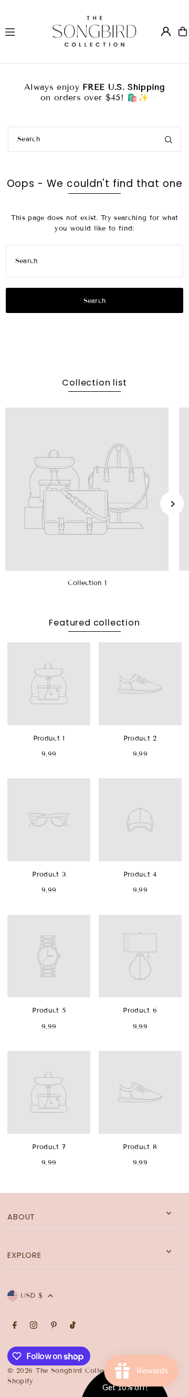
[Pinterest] (54, 1325)
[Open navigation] (19, 31)
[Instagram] (33, 1325)
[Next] (172, 504)
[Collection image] (87, 489)
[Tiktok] (73, 1325)
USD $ (31, 1295)
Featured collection (94, 623)
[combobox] (94, 139)
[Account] (166, 31)
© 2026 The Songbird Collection (65, 1371)
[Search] (168, 139)
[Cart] (182, 31)
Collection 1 (87, 583)
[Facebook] (15, 1325)
